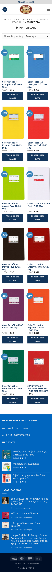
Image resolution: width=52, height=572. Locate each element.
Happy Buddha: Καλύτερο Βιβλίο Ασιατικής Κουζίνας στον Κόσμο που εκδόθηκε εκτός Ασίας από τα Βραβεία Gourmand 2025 (29, 539)
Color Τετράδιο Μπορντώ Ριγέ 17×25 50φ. (38, 267)
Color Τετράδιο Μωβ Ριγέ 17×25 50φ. (12, 326)
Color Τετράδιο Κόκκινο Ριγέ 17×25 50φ (37, 145)
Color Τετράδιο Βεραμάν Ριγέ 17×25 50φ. (12, 84)
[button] (4, 9)
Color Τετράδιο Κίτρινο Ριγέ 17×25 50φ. (12, 145)
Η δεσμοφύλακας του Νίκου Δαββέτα (26, 524)
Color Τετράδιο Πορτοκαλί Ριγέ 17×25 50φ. (35, 328)
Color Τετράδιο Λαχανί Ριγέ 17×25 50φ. (11, 206)
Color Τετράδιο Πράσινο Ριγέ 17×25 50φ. (12, 388)
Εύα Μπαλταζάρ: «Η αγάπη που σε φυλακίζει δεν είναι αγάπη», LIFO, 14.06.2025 (29, 501)
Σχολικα (27, 19)
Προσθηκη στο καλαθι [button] (12, 96)
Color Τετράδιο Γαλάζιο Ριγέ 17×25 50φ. (37, 84)
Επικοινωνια (33, 563)
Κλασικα (16, 22)
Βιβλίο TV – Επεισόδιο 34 (24, 513)
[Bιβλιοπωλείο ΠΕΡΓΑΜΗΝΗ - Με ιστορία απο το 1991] (26, 9)
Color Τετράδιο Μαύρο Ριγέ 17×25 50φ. (11, 267)
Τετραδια (41, 19)
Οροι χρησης (19, 563)
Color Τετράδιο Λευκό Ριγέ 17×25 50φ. (38, 204)
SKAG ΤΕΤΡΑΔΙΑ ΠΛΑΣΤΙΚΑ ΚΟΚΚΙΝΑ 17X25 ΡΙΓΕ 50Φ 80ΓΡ (37, 388)
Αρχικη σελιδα (11, 19)
